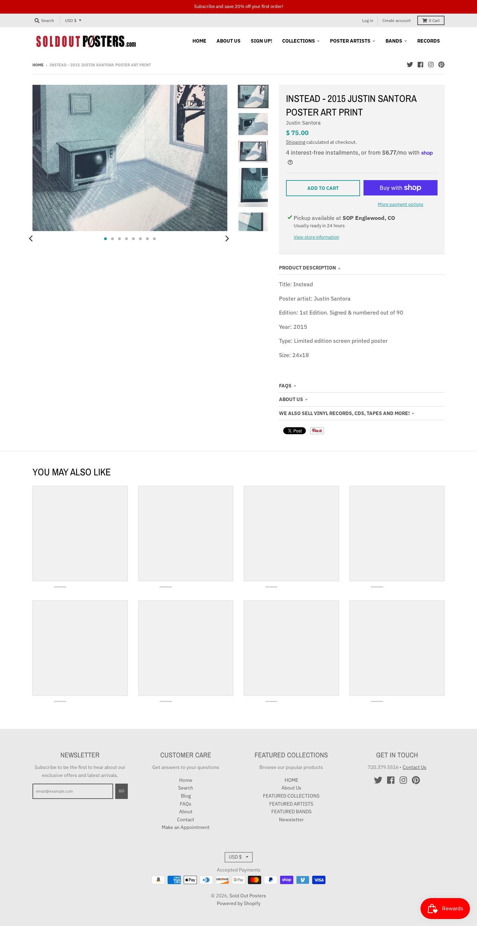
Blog (186, 796)
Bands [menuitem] (394, 41)
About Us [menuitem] (229, 41)
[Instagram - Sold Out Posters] (431, 64)
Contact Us (414, 767)
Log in (367, 20)
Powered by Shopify (238, 903)
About (185, 811)
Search (185, 788)
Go (121, 790)
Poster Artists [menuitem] (350, 41)
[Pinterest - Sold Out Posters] (441, 64)
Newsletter (291, 819)
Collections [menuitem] (298, 41)
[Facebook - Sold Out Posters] (420, 64)
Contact (185, 819)
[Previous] (31, 238)
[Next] (226, 238)
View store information (316, 237)
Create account (396, 20)
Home (38, 64)
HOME (291, 780)
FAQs (285, 386)
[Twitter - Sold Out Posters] (410, 64)
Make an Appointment (186, 827)
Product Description (307, 268)
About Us (291, 399)
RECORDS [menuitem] (428, 41)
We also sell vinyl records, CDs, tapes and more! (344, 413)
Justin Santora (303, 122)
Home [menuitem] (199, 41)
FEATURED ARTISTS (291, 804)
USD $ (70, 20)
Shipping (295, 142)
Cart (434, 20)
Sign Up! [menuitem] (261, 41)
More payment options (400, 204)
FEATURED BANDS (291, 811)
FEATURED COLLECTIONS (291, 796)
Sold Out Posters (247, 895)
